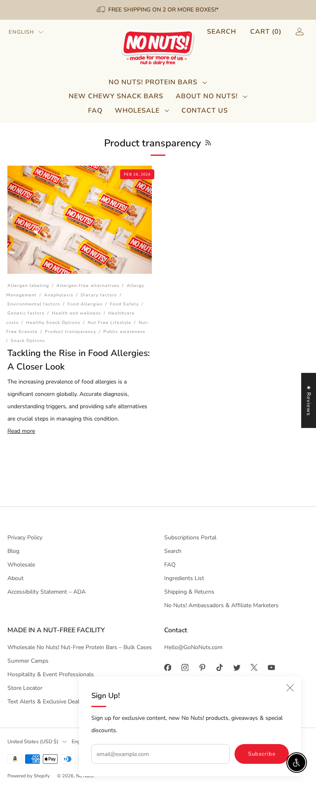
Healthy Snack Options (53, 322)
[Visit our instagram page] (184, 667)
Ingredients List (184, 578)
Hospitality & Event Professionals (50, 674)
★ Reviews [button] (308, 400)
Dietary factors (99, 295)
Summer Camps (28, 661)
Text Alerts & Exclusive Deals (44, 701)
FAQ (95, 110)
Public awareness (124, 331)
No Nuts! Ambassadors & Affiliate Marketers (221, 605)
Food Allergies (84, 304)
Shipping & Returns (189, 592)
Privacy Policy (24, 537)
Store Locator (24, 688)
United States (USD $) (32, 741)
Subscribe (262, 754)
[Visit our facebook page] (167, 667)
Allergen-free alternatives (87, 285)
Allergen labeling (28, 285)
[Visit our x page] (254, 667)
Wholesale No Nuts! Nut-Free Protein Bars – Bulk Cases (79, 647)
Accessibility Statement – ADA (46, 592)
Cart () (265, 31)
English (21, 32)
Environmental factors (33, 304)
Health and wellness (76, 313)
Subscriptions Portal (190, 537)
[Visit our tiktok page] (219, 667)
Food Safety (124, 304)
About (15, 578)
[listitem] (158, 10)
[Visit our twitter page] (236, 667)
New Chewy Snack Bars (116, 96)
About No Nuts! (207, 96)
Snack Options (28, 341)
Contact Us (204, 110)
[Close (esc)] (290, 688)
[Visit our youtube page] (271, 667)
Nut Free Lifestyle (109, 322)
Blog (13, 551)
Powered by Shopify (28, 776)
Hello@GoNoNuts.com (193, 647)
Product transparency (70, 331)
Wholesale (137, 110)
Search (221, 31)
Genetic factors (25, 313)
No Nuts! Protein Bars (153, 82)
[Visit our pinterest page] (202, 667)
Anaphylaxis (58, 295)
